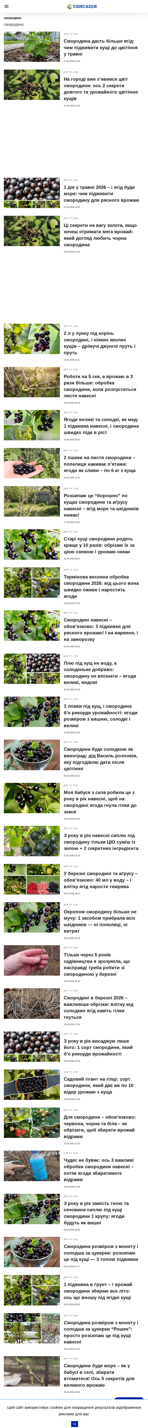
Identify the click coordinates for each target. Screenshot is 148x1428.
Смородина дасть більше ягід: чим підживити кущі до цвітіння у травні (101, 47)
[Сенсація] (81, 6)
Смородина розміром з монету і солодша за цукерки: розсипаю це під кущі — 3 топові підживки (101, 1253)
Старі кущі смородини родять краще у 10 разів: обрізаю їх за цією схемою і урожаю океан (99, 545)
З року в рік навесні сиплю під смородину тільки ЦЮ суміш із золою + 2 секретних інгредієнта (101, 842)
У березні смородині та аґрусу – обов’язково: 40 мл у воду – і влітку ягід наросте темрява (101, 880)
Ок (74, 1424)
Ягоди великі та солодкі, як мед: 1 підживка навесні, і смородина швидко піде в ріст (101, 426)
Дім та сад (71, 34)
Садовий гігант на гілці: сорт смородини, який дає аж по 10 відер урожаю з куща (98, 1085)
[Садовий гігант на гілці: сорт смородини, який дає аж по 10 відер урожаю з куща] (32, 1085)
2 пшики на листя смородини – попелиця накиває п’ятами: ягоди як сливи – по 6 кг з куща (99, 464)
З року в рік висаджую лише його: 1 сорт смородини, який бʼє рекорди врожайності (98, 1047)
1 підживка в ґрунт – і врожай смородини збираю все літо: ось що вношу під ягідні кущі (98, 1291)
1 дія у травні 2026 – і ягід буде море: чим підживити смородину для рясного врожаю (101, 194)
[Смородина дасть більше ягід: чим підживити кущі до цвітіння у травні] (32, 47)
